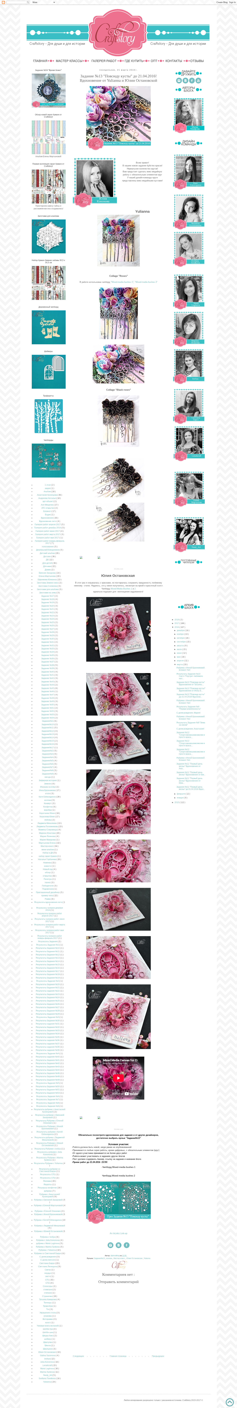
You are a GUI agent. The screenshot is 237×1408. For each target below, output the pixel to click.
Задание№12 (48, 731)
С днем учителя (47, 1260)
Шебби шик (48, 1332)
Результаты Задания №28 (48, 1011)
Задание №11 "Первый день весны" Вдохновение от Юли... (189, 780)
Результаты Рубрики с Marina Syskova (49, 1159)
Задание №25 (47, 622)
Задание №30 (47, 639)
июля (179, 649)
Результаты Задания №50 (48, 1086)
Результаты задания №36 (48, 1040)
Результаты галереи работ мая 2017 (49, 931)
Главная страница (118, 1356)
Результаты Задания (48, 941)
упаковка (48, 1316)
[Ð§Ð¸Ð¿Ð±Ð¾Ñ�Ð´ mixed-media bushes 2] (99, 559)
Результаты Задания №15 (48, 964)
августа (180, 645)
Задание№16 (48, 744)
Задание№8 (48, 770)
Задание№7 (48, 767)
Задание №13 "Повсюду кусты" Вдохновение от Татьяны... (191, 683)
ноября (180, 634)
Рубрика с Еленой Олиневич (48, 1211)
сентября (181, 642)
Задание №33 (47, 649)
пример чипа (47, 895)
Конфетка (48, 807)
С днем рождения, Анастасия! (190, 729)
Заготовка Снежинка (48, 586)
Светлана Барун (47, 1263)
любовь (48, 820)
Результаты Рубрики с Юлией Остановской (49, 1144)
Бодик (48, 515)
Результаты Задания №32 (48, 1027)
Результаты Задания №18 (48, 974)
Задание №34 (47, 652)
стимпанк (47, 1290)
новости (48, 866)
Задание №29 (47, 635)
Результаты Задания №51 (48, 1090)
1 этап (48, 485)
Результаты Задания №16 (48, 968)
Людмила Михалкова (47, 823)
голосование (48, 547)
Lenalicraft (47, 1365)
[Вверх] (230, 1402)
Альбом (47, 491)
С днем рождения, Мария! (188, 713)
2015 (177, 802)
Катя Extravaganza (47, 797)
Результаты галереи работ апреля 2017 (49, 914)
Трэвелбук (48, 1306)
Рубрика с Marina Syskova (48, 1247)
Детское (47, 556)
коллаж (109, 1258)
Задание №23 (47, 616)
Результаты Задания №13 (48, 958)
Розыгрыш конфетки (47, 1188)
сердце (47, 1273)
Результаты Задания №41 (48, 1060)
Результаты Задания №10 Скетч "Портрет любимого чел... (190, 676)
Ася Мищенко (47, 505)
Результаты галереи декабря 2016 (49, 909)
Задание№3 (48, 754)
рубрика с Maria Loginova (48, 1243)
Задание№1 (48, 721)
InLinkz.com (118, 569)
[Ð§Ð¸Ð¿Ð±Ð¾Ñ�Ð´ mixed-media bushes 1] (81, 559)
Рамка (48, 899)
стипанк (48, 1293)
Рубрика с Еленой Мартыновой (48, 1205)
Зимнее (48, 784)
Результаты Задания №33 (48, 1030)
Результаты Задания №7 (47, 1099)
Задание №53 (47, 714)
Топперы (48, 1303)
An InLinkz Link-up (118, 1233)
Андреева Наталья (47, 498)
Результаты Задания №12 (48, 955)
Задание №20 (47, 606)
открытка (47, 876)
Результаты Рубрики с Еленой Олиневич (49, 1122)
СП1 (47, 1280)
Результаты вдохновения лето (48, 902)
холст (48, 1322)
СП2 (48, 1283)
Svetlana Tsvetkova (47, 1378)
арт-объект (48, 501)
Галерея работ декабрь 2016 (47, 528)
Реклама (47, 1181)
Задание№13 (99, 1258)
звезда (47, 777)
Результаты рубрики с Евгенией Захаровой (49, 1116)
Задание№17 (48, 747)
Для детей (47, 563)
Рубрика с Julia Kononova (48, 1240)
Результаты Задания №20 (48, 984)
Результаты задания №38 (48, 1047)
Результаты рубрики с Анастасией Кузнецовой (49, 1110)
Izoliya (47, 1359)
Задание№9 (48, 774)
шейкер (48, 1339)
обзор (48, 872)
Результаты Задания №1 (47, 945)
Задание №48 (47, 698)
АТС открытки (47, 508)
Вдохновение (47, 518)
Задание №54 (47, 718)
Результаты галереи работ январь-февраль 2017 (49, 937)
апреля (180, 661)
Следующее (78, 1356)
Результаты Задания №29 (48, 1014)
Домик (48, 570)
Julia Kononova (47, 1362)
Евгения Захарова (47, 573)
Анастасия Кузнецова (47, 495)
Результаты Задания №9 (47, 1106)
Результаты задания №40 (48, 1057)
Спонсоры (48, 1286)
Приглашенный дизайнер (48, 892)
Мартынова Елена (47, 843)
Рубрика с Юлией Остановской (48, 1231)
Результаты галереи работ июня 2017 (49, 920)
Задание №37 (47, 662)
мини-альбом (48, 849)
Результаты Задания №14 (48, 961)
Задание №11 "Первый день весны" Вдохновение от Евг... (191, 773)
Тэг (47, 1309)
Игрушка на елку (48, 787)
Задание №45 (47, 688)
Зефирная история (48, 780)
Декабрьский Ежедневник (48, 550)
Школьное (48, 1349)
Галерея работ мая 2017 (47, 538)
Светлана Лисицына (48, 1266)
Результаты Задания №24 (48, 997)
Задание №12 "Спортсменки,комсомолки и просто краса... (191, 734)
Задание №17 (47, 596)
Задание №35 (47, 655)
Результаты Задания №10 (48, 948)
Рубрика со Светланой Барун (48, 1253)
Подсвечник (48, 889)
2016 (177, 627)
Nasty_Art (47, 1375)
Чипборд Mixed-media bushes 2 (118, 1175)
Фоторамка (48, 1319)
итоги (48, 793)
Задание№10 (48, 724)
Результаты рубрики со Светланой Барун (49, 1170)
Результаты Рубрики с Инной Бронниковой (49, 1127)
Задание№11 (48, 728)
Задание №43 (47, 682)
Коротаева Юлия (47, 813)
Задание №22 (47, 612)
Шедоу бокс (48, 1336)
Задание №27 (47, 629)
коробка (48, 810)
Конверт (48, 803)
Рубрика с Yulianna (47, 1250)
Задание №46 (47, 691)
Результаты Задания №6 (47, 1096)
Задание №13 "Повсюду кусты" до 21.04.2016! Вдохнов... (191, 695)
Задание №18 (47, 599)
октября (181, 638)
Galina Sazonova (48, 1355)
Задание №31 (47, 642)
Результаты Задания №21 (48, 988)
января (180, 798)
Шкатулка (48, 1342)
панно (48, 882)
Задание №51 (47, 708)
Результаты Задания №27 (48, 1007)
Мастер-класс (119, 1258)
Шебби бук (48, 1329)
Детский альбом (47, 553)
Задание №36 (47, 658)
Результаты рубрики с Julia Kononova (49, 1153)
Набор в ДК (48, 853)
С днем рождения (48, 1257)
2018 (177, 619)
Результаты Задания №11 (48, 951)
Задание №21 (47, 609)
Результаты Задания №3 (47, 1017)
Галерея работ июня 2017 (48, 531)
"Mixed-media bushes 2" (146, 282)
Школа (48, 1345)
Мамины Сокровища (48, 830)
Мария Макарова (48, 840)
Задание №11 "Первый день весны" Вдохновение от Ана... (189, 766)
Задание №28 (47, 632)
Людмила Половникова (47, 826)
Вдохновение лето (48, 521)
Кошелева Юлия (47, 817)
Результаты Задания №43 (48, 1066)
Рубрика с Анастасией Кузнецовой (49, 1195)
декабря (181, 630)
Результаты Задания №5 (47, 1083)
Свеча (48, 1270)
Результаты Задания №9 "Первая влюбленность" (189, 708)
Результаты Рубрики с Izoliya (48, 1149)
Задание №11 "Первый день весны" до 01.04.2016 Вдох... (191, 788)
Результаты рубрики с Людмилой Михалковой (50, 1138)
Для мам (47, 566)
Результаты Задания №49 (48, 1080)
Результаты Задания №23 (48, 994)
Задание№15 (48, 741)
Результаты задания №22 (48, 991)
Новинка (47, 863)
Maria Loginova (47, 1368)
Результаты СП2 (48, 1178)
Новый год (48, 869)
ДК (47, 560)
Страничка (47, 1296)
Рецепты (48, 1184)
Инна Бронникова (47, 790)
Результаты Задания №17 (48, 971)
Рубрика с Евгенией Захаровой (48, 1200)
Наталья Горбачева (47, 859)
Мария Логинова (48, 836)
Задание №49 (47, 701)
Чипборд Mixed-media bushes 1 (118, 1167)
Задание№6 (48, 764)
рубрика (48, 1191)
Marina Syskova (47, 1372)
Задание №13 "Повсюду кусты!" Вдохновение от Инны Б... (191, 689)
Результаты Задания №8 (47, 1103)
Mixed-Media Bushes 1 (121, 588)
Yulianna (147, 1258)
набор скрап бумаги (48, 856)
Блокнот (47, 511)
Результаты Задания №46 (48, 1073)
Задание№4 (48, 757)
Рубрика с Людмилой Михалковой (49, 1226)
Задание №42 (47, 678)
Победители (48, 886)
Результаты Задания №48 (48, 1076)
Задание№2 (48, 751)
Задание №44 (47, 685)
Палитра (48, 879)
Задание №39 (47, 668)
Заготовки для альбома (48, 589)
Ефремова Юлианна (47, 579)
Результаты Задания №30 (48, 1020)
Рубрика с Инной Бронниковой (48, 1214)
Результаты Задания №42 (48, 1063)
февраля (181, 794)
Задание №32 (47, 645)
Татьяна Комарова (48, 1299)
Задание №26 (47, 625)
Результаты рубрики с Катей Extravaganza (50, 1133)
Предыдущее (158, 1356)
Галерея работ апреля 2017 (48, 524)
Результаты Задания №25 (48, 1001)
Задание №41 (47, 675)
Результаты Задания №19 (48, 978)
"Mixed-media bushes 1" (122, 282)
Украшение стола (48, 1313)
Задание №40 (47, 672)
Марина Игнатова (47, 833)
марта (180, 664)
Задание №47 (47, 695)
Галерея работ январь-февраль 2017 (49, 542)
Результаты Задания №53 (48, 1093)
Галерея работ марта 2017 (48, 534)
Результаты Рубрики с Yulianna (48, 1163)
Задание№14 (48, 737)
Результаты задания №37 (48, 1044)
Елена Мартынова (47, 576)
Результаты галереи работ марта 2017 (49, 926)
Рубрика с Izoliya (48, 1237)
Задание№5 (48, 760)
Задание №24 (47, 619)
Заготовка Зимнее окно (48, 583)
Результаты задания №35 (48, 1037)
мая (179, 657)
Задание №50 (47, 705)
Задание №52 (47, 711)
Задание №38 (47, 665)
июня (179, 653)
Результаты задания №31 (48, 1024)
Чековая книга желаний (48, 1326)
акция (48, 488)
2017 (177, 623)
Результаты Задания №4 (47, 1053)
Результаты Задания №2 (47, 981)
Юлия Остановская (134, 1258)
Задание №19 (47, 602)
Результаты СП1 (48, 1174)
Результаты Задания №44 (48, 1070)
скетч (48, 1276)
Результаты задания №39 (48, 1050)
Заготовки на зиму (47, 593)
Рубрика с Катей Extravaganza (48, 1220)
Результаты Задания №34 (48, 1034)
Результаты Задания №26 (48, 1004)
